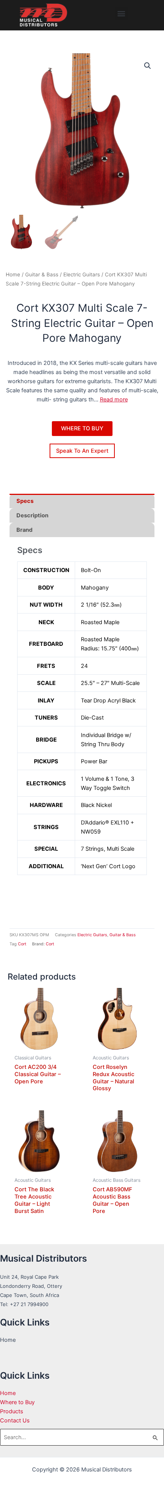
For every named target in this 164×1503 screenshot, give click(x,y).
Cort (22, 944)
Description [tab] (32, 515)
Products (11, 1411)
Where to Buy (17, 1402)
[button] (121, 13)
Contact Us (15, 1420)
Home (13, 274)
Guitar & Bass (41, 274)
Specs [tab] (25, 501)
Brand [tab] (24, 529)
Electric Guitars (81, 274)
